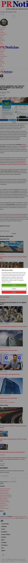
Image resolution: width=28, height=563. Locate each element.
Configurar (14, 288)
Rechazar (14, 292)
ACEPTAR (14, 285)
